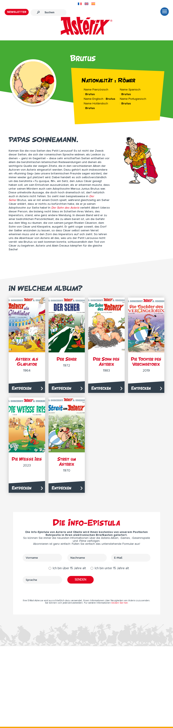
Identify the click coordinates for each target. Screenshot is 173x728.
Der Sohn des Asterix (106, 361)
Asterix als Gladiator (26, 361)
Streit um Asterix (66, 461)
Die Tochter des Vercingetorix (146, 361)
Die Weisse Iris (27, 459)
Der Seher (67, 359)
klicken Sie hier (119, 603)
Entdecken (21, 388)
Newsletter (16, 12)
